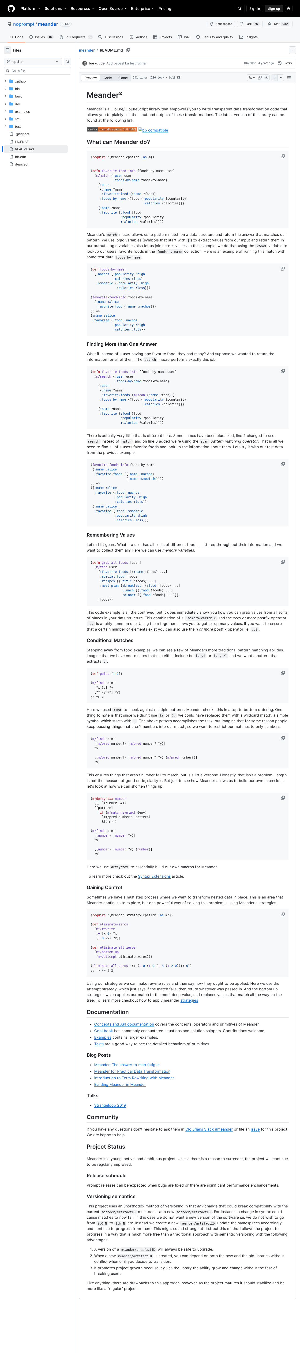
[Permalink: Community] (83, 1117)
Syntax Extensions (154, 876)
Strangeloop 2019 (110, 1105)
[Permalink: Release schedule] (83, 1176)
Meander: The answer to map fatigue (127, 1064)
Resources (80, 8)
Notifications (223, 24)
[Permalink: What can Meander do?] (83, 142)
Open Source (111, 8)
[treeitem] (36, 149)
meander (48, 24)
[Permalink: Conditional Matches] (83, 640)
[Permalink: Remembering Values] (83, 535)
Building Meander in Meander (120, 1084)
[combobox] (39, 70)
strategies (189, 1000)
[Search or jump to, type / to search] (239, 8)
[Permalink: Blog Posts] (83, 1055)
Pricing (164, 8)
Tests (99, 1043)
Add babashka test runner (126, 63)
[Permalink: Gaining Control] (83, 887)
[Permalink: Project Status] (83, 1146)
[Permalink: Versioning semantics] (83, 1196)
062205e (250, 63)
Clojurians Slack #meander (209, 1129)
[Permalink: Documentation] (83, 1012)
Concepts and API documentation (124, 1024)
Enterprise (140, 8)
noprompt (23, 24)
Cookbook (103, 1030)
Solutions (53, 8)
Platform (28, 8)
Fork (252, 24)
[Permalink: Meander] (83, 95)
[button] (283, 156)
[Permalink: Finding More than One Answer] (83, 344)
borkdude (97, 63)
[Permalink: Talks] (83, 1095)
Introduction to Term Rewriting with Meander (134, 1077)
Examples (102, 1037)
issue (255, 1129)
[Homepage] (11, 8)
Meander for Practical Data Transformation (132, 1071)
